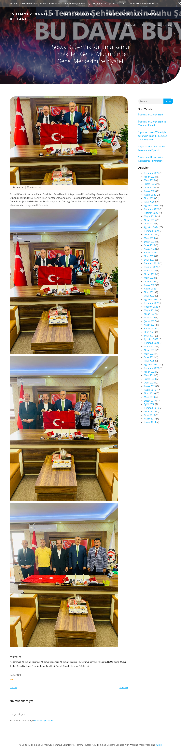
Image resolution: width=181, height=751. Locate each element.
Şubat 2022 (150, 321)
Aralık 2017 (150, 418)
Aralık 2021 (150, 324)
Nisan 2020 (150, 371)
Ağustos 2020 (151, 364)
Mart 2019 (149, 397)
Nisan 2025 (150, 220)
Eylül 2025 (149, 202)
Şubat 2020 (150, 379)
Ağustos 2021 (151, 339)
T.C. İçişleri (84, 666)
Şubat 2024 (150, 241)
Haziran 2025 (151, 212)
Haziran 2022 (151, 306)
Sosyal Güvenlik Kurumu (67, 666)
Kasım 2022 (150, 288)
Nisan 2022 (150, 313)
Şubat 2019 (150, 400)
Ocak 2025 (149, 223)
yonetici (20, 187)
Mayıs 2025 (150, 216)
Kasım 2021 (150, 328)
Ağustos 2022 (151, 299)
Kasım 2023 (150, 252)
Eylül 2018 (149, 404)
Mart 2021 (149, 353)
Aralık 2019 (150, 386)
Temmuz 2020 (151, 368)
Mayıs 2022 (150, 310)
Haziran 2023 (151, 267)
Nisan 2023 (150, 274)
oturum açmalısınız (44, 720)
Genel (12, 679)
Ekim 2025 (149, 198)
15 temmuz (15, 662)
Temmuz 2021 (151, 342)
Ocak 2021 (149, 357)
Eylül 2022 (149, 295)
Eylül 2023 (149, 259)
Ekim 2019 (149, 393)
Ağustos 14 (35, 187)
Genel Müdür (120, 662)
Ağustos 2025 (151, 205)
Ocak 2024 (149, 245)
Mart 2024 (149, 238)
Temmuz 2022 (151, 303)
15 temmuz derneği (31, 662)
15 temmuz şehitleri (88, 662)
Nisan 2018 (150, 411)
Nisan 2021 (150, 350)
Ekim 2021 (149, 332)
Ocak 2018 (149, 415)
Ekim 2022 (149, 292)
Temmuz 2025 (151, 209)
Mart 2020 (149, 375)
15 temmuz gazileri (68, 662)
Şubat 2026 (150, 183)
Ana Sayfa (131, 25)
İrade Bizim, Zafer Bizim (150, 114)
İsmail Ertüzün (32, 666)
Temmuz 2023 (151, 263)
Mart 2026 (149, 180)
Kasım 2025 (150, 194)
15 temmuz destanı (50, 662)
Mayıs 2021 (150, 346)
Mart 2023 (149, 277)
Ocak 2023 (149, 281)
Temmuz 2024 (151, 230)
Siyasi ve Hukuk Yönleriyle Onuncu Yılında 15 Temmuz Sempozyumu (152, 136)
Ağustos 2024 (151, 227)
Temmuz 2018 (151, 407)
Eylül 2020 (149, 360)
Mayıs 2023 (150, 270)
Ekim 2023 (149, 256)
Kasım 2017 (150, 422)
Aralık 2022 (150, 285)
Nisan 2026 (150, 176)
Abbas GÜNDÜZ (105, 662)
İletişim (145, 25)
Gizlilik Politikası (162, 25)
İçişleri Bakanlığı (17, 666)
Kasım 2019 (150, 389)
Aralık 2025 (150, 191)
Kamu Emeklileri (47, 666)
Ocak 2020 (149, 382)
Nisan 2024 (150, 234)
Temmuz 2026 (151, 173)
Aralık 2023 (150, 249)
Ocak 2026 (149, 187)
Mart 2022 (149, 317)
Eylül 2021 (149, 335)
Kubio (159, 744)
